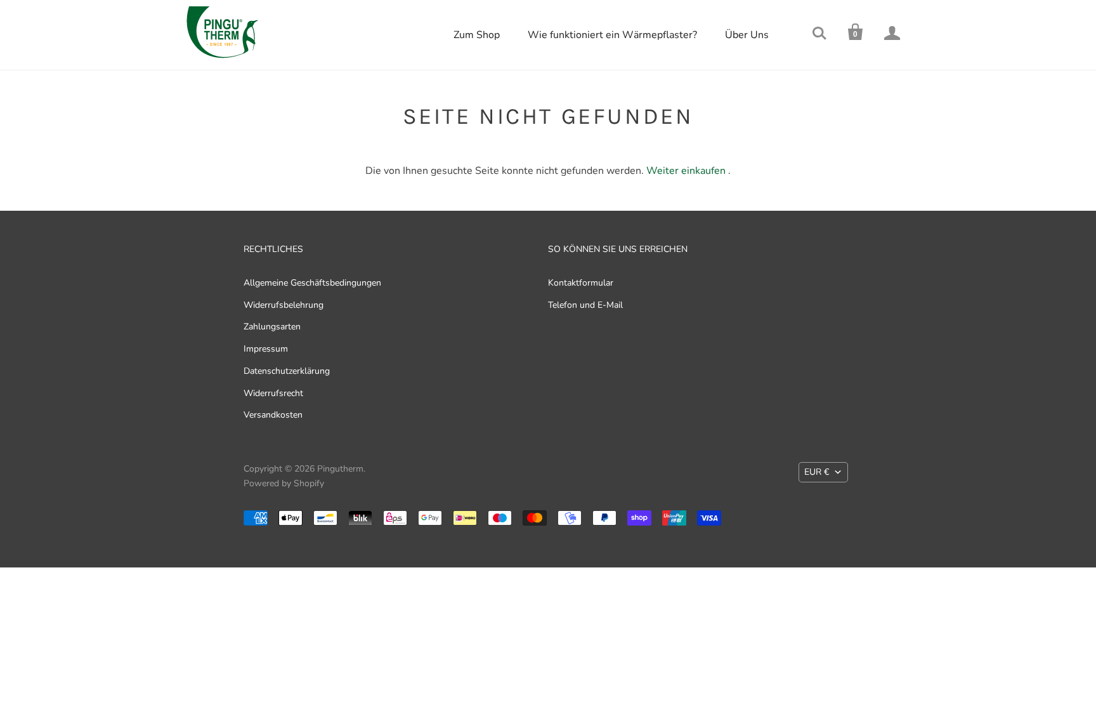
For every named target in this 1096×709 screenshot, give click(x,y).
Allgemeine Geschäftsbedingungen (312, 283)
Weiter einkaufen (686, 171)
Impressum (266, 349)
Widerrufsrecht (273, 393)
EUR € (816, 472)
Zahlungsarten (272, 327)
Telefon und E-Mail (585, 305)
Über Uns (747, 35)
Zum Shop (476, 35)
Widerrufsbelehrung (283, 305)
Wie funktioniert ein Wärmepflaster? (612, 35)
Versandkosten (273, 415)
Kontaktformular (580, 283)
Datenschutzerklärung (287, 371)
